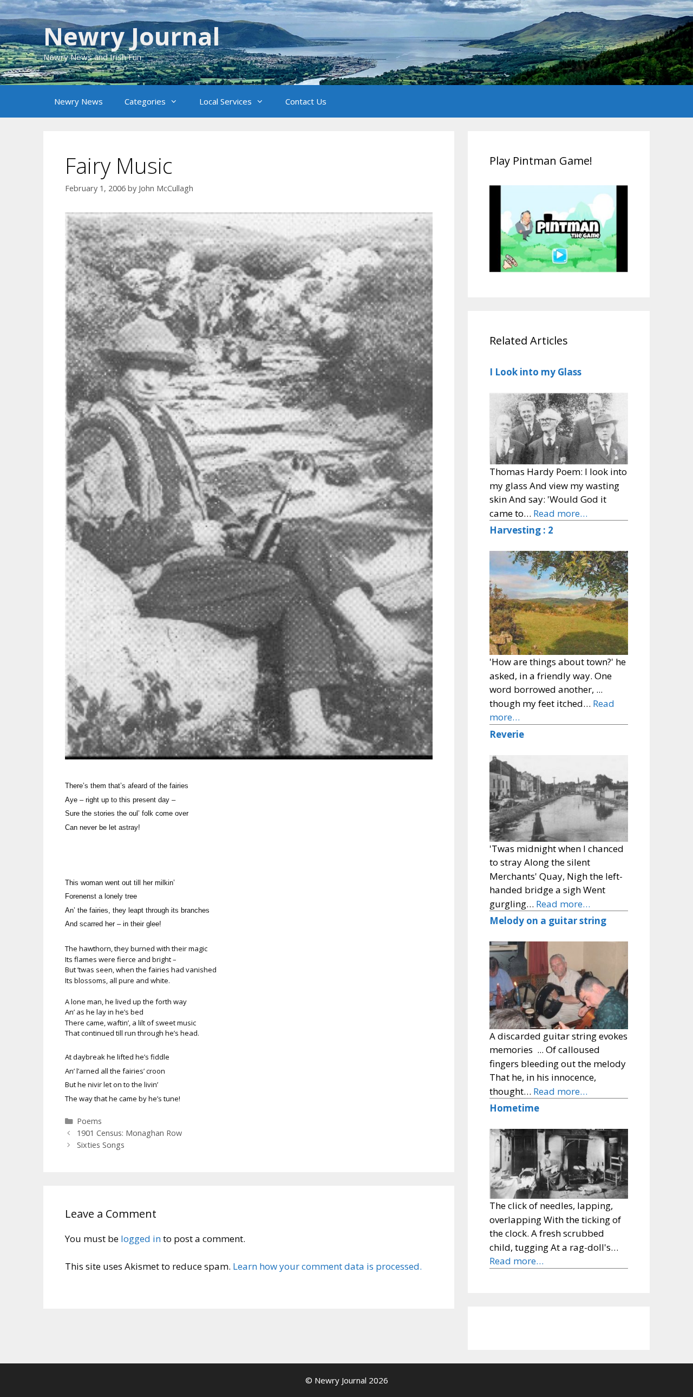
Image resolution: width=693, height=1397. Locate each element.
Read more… (560, 513)
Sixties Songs (101, 1145)
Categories (145, 101)
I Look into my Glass (535, 372)
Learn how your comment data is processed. (327, 1266)
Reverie (506, 734)
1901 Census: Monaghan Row (129, 1133)
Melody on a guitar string (547, 920)
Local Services (225, 101)
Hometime (514, 1108)
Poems (89, 1121)
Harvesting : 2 (521, 530)
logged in (141, 1238)
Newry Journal (131, 36)
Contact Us (305, 101)
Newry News (78, 101)
